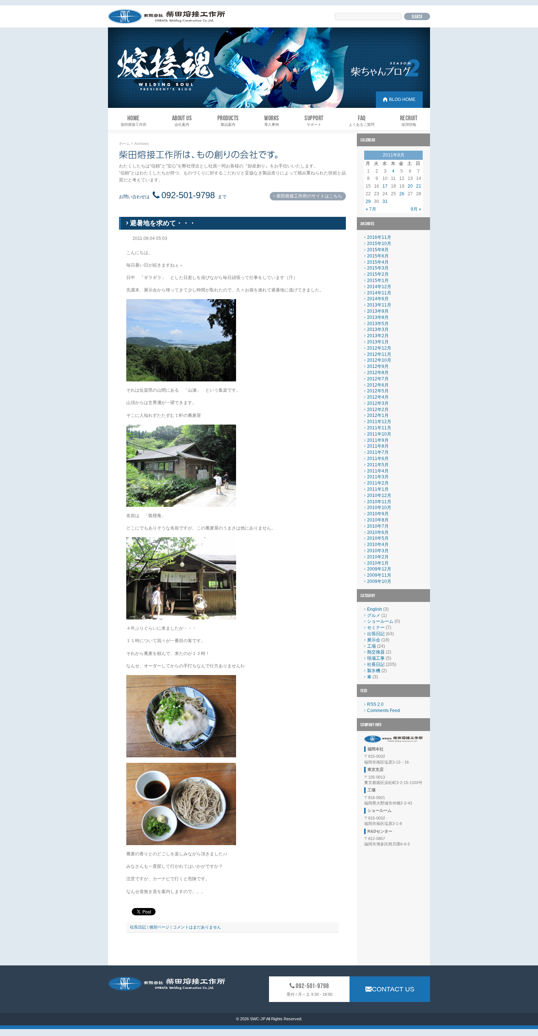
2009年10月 (379, 581)
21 (418, 186)
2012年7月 (378, 378)
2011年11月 (379, 427)
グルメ (373, 615)
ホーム (124, 144)
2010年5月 (378, 538)
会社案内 (182, 120)
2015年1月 (378, 280)
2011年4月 (378, 471)
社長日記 (138, 927)
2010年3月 (378, 550)
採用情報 (408, 120)
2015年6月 (378, 256)
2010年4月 (378, 544)
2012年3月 (378, 403)
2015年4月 (378, 262)
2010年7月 (378, 526)
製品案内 (228, 120)
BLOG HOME (402, 99)
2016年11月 (379, 237)
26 (401, 193)
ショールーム (380, 621)
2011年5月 (378, 464)
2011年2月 (378, 483)
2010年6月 (378, 532)
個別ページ (159, 927)
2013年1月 (378, 341)
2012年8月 (378, 372)
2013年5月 (378, 323)
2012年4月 (378, 397)
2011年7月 (378, 452)
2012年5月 (378, 390)
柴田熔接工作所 (133, 120)
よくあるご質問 (361, 120)
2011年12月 (379, 421)
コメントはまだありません (197, 927)
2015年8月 (378, 249)
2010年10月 (379, 507)
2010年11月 (379, 501)
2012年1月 (378, 415)
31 (385, 201)
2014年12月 (379, 286)
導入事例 (271, 120)
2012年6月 (378, 385)
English (374, 609)
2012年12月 (379, 348)
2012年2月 (378, 409)
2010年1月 (378, 563)
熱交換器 (376, 652)
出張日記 (376, 633)
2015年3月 (378, 268)
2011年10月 (379, 434)
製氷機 (373, 670)
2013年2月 (378, 335)
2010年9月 (378, 513)
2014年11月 (379, 292)
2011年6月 (378, 458)
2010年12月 (379, 495)
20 (410, 186)
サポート (314, 120)
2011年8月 (378, 446)
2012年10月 (379, 360)
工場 (371, 646)
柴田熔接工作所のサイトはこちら (309, 196)
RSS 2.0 (375, 704)
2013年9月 (378, 311)
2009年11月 (379, 575)
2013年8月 (378, 317)
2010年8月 (378, 520)
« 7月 (371, 209)
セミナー (376, 627)
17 (385, 186)
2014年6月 (378, 298)
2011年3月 (378, 476)
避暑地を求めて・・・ (163, 223)
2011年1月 (378, 489)
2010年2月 (378, 557)
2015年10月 (379, 243)
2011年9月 (378, 440)
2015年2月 (378, 274)
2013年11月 (379, 305)
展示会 (373, 640)
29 (368, 201)
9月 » (416, 209)
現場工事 (376, 658)
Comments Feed (383, 710)
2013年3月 (378, 329)
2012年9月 (378, 366)
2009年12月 (379, 569)
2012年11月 (379, 354)
